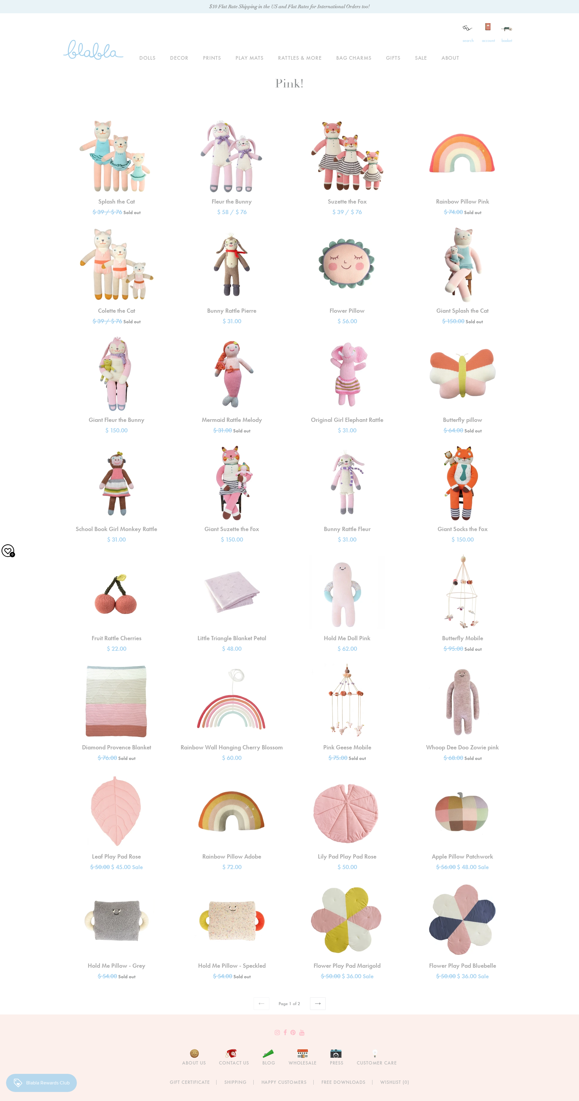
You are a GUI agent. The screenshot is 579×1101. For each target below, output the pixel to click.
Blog (268, 1063)
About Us (194, 1063)
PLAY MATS (250, 57)
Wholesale (303, 1063)
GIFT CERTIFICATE (190, 1082)
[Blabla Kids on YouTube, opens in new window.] (301, 1032)
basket (506, 40)
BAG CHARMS (354, 57)
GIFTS (393, 57)
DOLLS (147, 57)
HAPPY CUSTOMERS (284, 1082)
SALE (421, 57)
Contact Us (234, 1063)
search (468, 40)
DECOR (179, 57)
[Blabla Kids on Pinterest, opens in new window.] (293, 1032)
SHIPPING (235, 1082)
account (488, 40)
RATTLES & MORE (300, 57)
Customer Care (377, 1063)
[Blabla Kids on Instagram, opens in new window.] (277, 1032)
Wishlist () (394, 1082)
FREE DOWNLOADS (343, 1082)
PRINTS (212, 57)
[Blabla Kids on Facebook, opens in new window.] (285, 1032)
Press (336, 1063)
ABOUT (450, 57)
